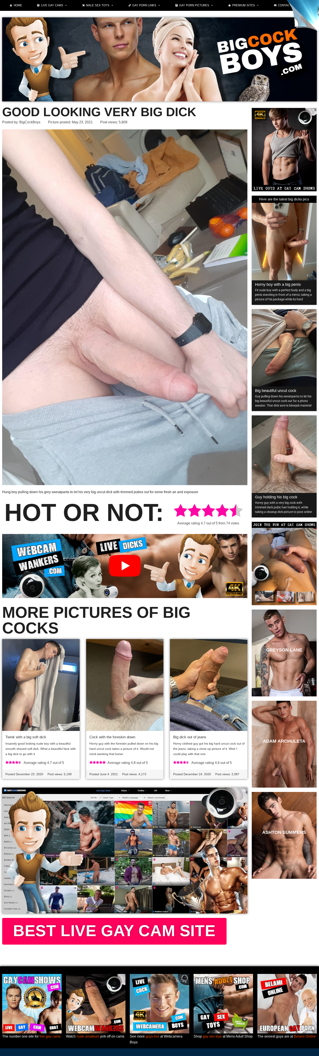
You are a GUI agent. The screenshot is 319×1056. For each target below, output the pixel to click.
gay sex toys (212, 1036)
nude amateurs (87, 1036)
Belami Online (305, 1036)
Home (18, 5)
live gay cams (50, 1036)
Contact (284, 5)
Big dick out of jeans (189, 737)
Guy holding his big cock (276, 497)
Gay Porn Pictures (194, 5)
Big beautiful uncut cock (275, 390)
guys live (152, 1036)
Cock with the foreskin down (112, 737)
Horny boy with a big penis (278, 284)
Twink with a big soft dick (25, 737)
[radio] (180, 511)
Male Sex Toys (97, 5)
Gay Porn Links (144, 5)
